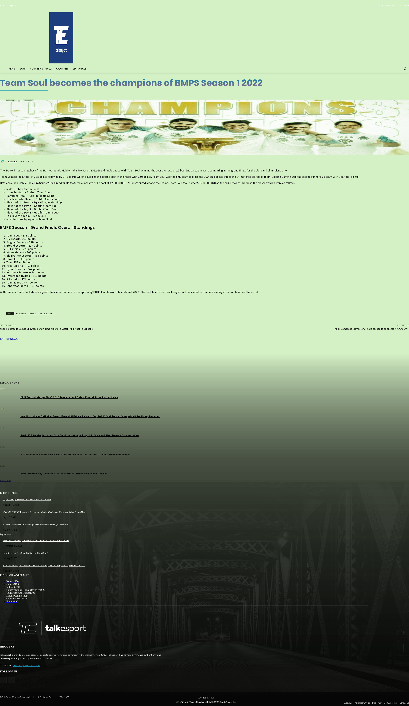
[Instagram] (11, 680)
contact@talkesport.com (26, 665)
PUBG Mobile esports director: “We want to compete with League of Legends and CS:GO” (44, 565)
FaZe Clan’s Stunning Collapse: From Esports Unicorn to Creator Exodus (36, 540)
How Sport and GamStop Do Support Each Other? (25, 553)
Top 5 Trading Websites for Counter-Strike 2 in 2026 (27, 499)
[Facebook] (3, 680)
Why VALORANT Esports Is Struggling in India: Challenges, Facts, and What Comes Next (44, 512)
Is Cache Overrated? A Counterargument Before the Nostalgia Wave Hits (35, 525)
